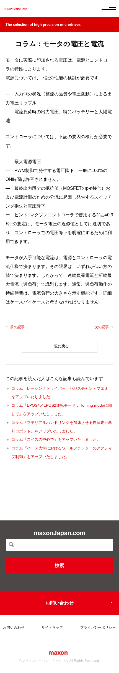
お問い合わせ (59, 603)
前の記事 (17, 327)
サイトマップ (52, 627)
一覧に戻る (60, 346)
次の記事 (101, 327)
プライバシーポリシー (98, 627)
